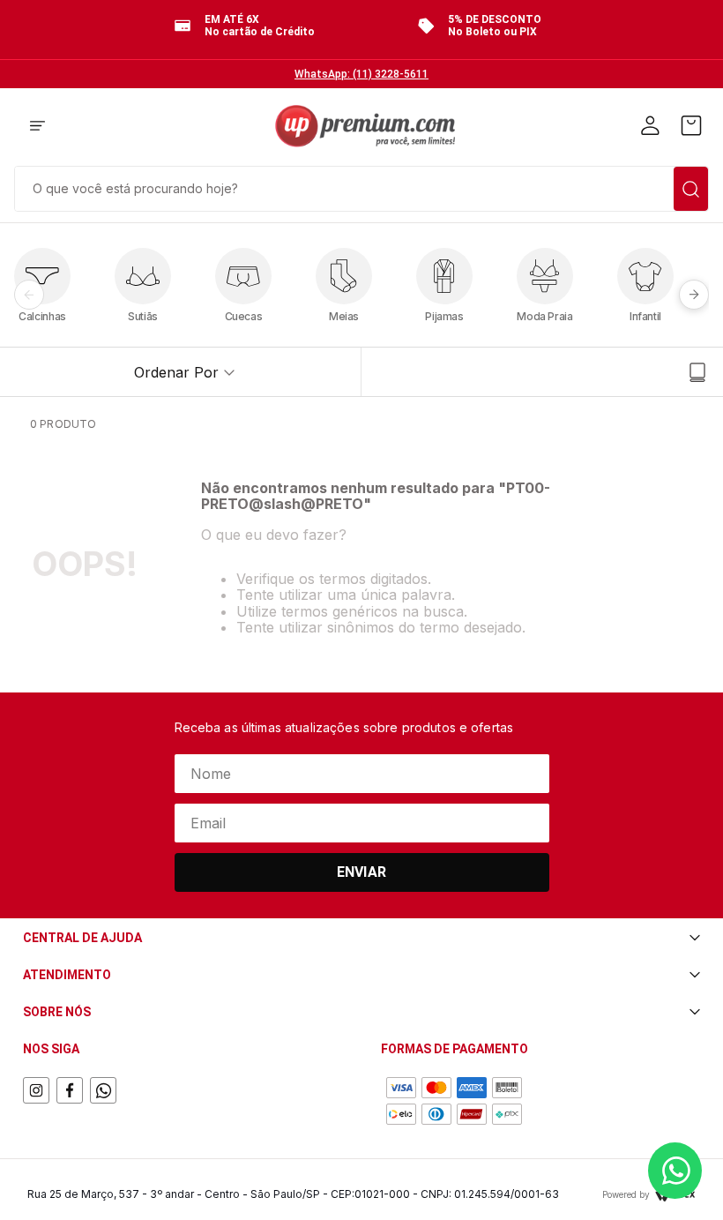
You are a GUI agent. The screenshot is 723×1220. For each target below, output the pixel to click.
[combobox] (361, 187)
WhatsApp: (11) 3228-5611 (361, 74)
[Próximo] (694, 295)
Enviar (361, 872)
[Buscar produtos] (691, 189)
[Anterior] (29, 295)
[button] (37, 127)
